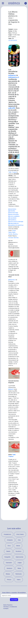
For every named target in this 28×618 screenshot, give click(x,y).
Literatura (9, 568)
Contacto (5, 608)
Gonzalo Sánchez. (13, 237)
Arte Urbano (20, 534)
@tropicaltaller (12, 218)
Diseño (8, 551)
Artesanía (9, 540)
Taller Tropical (12, 172)
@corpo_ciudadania (13, 216)
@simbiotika (11, 211)
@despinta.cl (13, 77)
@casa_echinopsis (13, 214)
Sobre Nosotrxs (7, 605)
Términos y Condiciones (10, 606)
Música (8, 574)
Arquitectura (7, 534)
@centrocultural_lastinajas (15, 221)
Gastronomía (19, 557)
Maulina (15, 234)
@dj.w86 (11, 108)
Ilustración (9, 562)
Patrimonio (18, 574)
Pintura (9, 579)
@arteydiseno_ (12, 219)
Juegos (19, 562)
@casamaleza (12, 209)
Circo (9, 545)
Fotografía (7, 557)
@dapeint (12, 75)
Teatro (18, 579)
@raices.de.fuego (13, 212)
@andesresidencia (13, 223)
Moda (19, 568)
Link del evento (12, 40)
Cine (19, 540)
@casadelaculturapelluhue (15, 225)
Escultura (18, 551)
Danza (18, 545)
